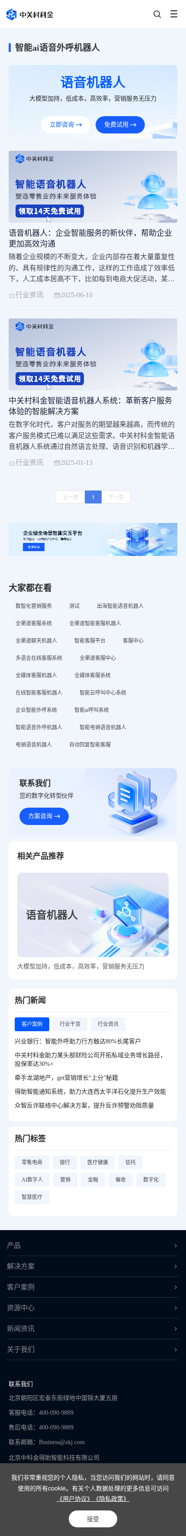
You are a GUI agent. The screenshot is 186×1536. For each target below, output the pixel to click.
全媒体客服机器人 (36, 675)
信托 (130, 1162)
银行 (65, 1162)
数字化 (151, 1180)
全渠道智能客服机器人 (95, 623)
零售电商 (32, 1162)
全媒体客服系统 (92, 675)
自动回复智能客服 (90, 745)
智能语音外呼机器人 (39, 727)
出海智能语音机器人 (120, 606)
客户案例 (21, 1287)
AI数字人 (32, 1180)
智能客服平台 (90, 641)
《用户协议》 (75, 1498)
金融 (93, 1180)
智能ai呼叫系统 (91, 710)
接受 (93, 1518)
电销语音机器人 (34, 745)
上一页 (70, 496)
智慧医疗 (32, 1197)
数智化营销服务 (34, 606)
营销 (65, 1180)
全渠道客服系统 (34, 623)
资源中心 (21, 1308)
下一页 (116, 496)
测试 (74, 606)
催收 (120, 1180)
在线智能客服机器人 (39, 693)
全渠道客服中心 (98, 658)
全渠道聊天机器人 (36, 641)
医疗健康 (97, 1162)
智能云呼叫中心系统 (103, 693)
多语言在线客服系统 (39, 658)
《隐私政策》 (111, 1498)
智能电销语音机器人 (103, 727)
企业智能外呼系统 (36, 710)
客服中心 (133, 641)
